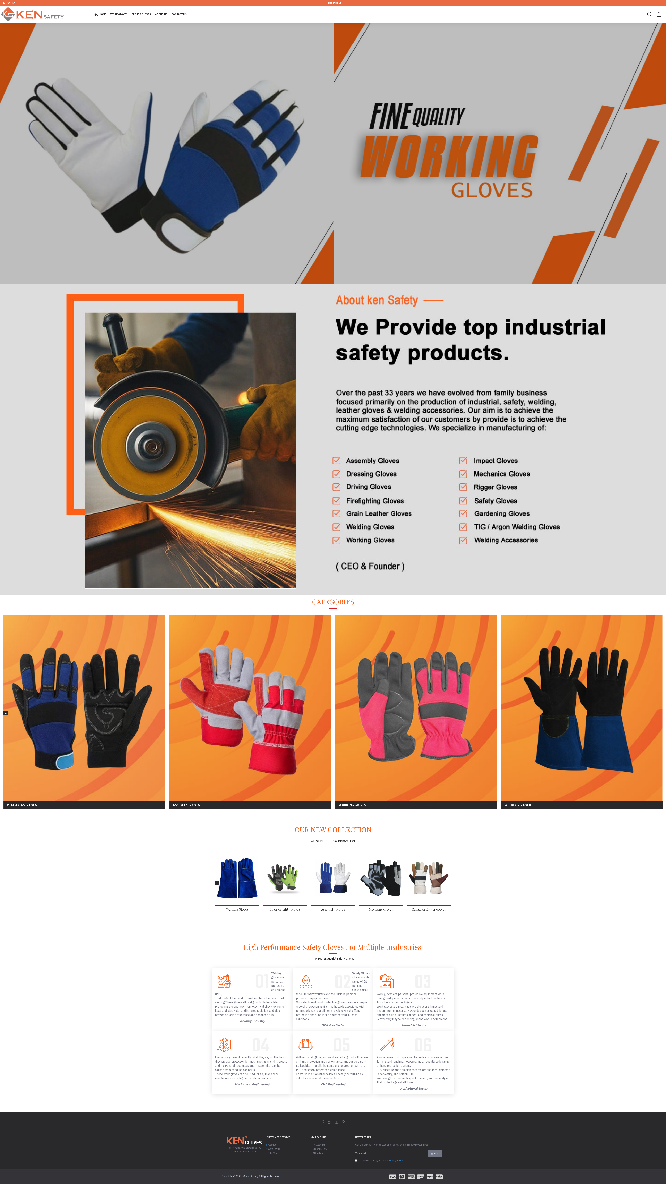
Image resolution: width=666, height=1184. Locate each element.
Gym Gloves (333, 909)
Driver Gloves (381, 909)
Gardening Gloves (429, 909)
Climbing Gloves (285, 909)
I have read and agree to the (381, 1160)
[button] (5, 713)
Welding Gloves (237, 909)
